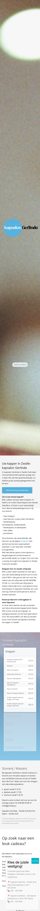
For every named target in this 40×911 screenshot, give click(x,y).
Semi (8, 731)
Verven (9, 724)
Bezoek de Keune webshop (17, 490)
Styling (9, 739)
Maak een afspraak (20, 364)
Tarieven (24, 541)
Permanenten (13, 716)
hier (9, 583)
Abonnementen (14, 747)
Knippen (10, 651)
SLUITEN (35, 861)
